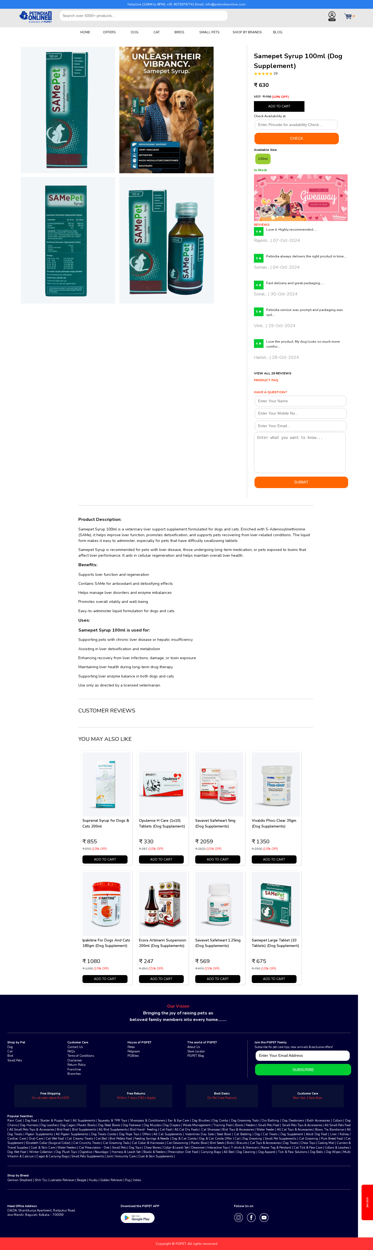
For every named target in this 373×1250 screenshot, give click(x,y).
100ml (263, 159)
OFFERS (109, 32)
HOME (85, 32)
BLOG (277, 32)
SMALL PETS (209, 32)
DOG (134, 32)
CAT (156, 32)
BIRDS (179, 32)
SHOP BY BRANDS (247, 32)
